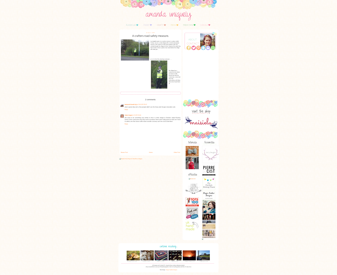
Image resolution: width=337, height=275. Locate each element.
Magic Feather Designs (171, 269)
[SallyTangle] (210, 162)
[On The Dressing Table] (208, 237)
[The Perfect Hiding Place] (208, 190)
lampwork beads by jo (131, 104)
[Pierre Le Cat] (208, 176)
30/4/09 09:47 (142, 104)
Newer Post (124, 152)
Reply (126, 109)
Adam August (129, 115)
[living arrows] (194, 196)
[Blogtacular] (192, 178)
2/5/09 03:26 (137, 115)
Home (151, 152)
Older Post (177, 152)
